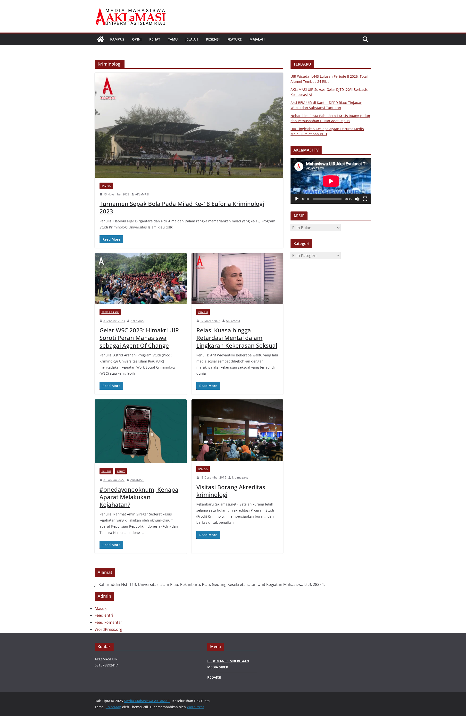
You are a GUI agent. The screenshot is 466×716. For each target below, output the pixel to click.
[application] (331, 181)
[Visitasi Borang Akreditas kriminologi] (237, 430)
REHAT (154, 39)
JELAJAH (191, 39)
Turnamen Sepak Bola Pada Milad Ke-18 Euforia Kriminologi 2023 (182, 207)
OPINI (136, 39)
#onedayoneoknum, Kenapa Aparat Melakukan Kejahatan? (139, 496)
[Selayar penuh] (365, 198)
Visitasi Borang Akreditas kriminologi (230, 490)
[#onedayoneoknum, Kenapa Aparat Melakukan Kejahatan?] (141, 431)
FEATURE (234, 39)
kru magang (240, 477)
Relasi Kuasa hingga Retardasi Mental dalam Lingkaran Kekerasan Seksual (236, 337)
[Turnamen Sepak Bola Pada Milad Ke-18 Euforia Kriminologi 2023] (189, 125)
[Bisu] (357, 198)
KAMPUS (117, 39)
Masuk (101, 608)
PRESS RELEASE (110, 312)
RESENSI (213, 39)
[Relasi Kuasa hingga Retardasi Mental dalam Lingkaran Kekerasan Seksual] (237, 278)
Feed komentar (108, 622)
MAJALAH (257, 39)
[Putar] (296, 198)
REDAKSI (214, 677)
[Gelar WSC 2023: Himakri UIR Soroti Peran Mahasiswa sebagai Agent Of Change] (141, 278)
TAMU (173, 39)
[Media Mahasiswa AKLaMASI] (100, 39)
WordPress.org (108, 629)
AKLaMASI (142, 194)
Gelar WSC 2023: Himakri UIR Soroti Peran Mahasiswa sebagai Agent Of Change (139, 337)
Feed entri (104, 615)
